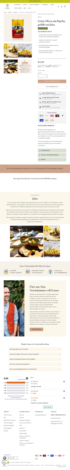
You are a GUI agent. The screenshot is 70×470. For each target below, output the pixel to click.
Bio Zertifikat (22, 430)
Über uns (21, 415)
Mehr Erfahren (36, 329)
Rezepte (6, 430)
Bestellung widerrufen (40, 415)
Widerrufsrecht (58, 465)
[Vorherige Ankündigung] (4, 1)
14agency (32, 465)
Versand (50, 65)
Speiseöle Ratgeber (9, 425)
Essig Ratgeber (8, 428)
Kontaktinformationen (61, 466)
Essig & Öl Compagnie (15, 465)
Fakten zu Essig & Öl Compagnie (24, 437)
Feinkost (10, 12)
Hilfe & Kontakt (8, 415)
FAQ (5, 417)
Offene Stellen (23, 433)
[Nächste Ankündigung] (65, 1)
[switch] (4, 465)
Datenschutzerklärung (25, 422)
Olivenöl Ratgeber (8, 422)
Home (5, 12)
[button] (17, 4)
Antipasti (15, 12)
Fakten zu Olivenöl (24, 440)
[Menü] (7, 456)
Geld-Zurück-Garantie (9, 420)
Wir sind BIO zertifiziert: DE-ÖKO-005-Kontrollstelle (20, 462)
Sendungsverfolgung (24, 420)
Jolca (39, 16)
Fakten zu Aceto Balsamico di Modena (26, 444)
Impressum (22, 428)
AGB (20, 425)
